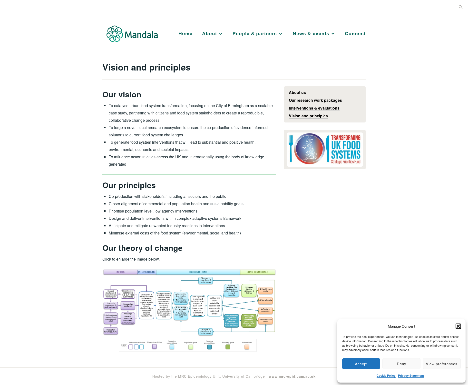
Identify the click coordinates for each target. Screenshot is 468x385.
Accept (361, 363)
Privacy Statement (411, 375)
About (209, 33)
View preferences (442, 363)
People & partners (255, 33)
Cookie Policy (386, 375)
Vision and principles (308, 116)
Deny (401, 363)
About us (297, 92)
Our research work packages (315, 100)
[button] (458, 326)
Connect (355, 33)
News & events (311, 33)
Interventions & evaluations (314, 108)
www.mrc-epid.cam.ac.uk (292, 376)
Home (185, 33)
